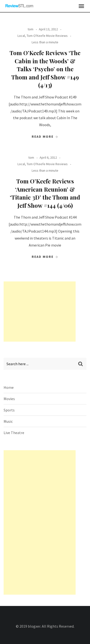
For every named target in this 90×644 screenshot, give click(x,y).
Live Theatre (14, 432)
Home (9, 387)
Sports (9, 410)
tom (30, 29)
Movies (9, 398)
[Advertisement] (40, 311)
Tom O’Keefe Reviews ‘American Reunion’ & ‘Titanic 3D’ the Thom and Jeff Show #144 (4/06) (45, 193)
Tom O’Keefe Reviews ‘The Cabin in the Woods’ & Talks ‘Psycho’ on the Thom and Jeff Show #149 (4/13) (45, 69)
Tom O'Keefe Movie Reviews (47, 35)
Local (21, 35)
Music (8, 421)
